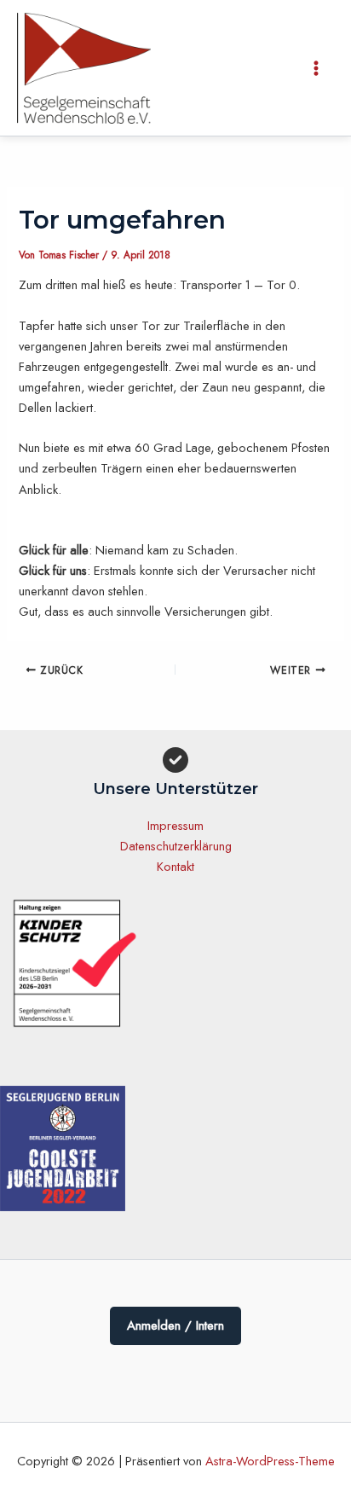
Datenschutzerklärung (176, 846)
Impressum (175, 825)
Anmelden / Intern (175, 1325)
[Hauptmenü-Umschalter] (316, 68)
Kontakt (175, 866)
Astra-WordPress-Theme (270, 1461)
